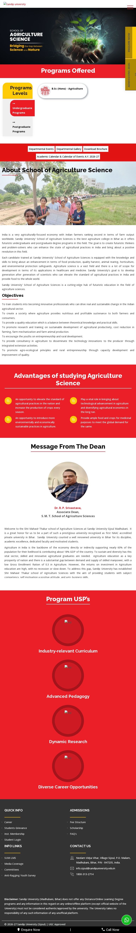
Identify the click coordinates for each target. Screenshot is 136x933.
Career (8, 822)
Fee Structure (78, 822)
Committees (11, 869)
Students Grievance (15, 828)
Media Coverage (13, 863)
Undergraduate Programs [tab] (22, 110)
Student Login (12, 839)
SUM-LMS (10, 858)
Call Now (112, 930)
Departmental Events (41, 149)
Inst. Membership (14, 833)
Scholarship (76, 828)
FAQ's (73, 833)
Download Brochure (95, 149)
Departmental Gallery (68, 149)
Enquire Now (30, 930)
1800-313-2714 (85, 874)
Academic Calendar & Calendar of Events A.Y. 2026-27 (68, 156)
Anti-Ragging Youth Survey (20, 875)
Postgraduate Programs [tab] (21, 129)
